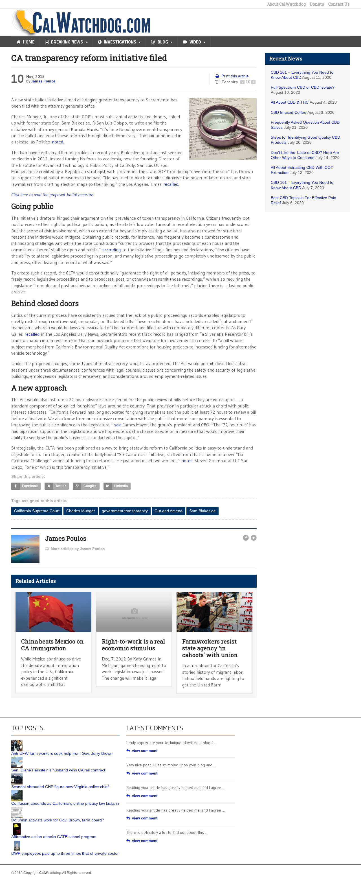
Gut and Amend (168, 511)
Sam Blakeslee (202, 511)
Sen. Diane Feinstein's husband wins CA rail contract (58, 770)
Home (28, 42)
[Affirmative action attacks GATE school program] (17, 825)
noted (57, 142)
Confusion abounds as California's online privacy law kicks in (65, 803)
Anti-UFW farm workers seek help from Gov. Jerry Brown (62, 753)
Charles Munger (80, 511)
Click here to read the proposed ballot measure (52, 194)
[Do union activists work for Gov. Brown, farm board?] (17, 808)
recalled (170, 184)
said (118, 425)
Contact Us (339, 4)
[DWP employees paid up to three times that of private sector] (17, 842)
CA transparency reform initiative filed (89, 57)
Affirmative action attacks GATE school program (53, 836)
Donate (317, 4)
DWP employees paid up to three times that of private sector (65, 853)
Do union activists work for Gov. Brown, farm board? (57, 820)
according (111, 249)
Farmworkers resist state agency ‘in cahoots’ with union (210, 648)
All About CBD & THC (290, 102)
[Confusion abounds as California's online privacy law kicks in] (17, 792)
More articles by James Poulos (78, 549)
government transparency (125, 511)
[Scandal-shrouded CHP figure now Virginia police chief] (17, 775)
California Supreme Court (37, 511)
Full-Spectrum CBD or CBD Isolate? (302, 87)
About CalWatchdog (286, 4)
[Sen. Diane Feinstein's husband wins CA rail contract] (17, 758)
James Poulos (43, 81)
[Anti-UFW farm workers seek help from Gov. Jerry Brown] (17, 742)
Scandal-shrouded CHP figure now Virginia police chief (60, 786)
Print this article (235, 76)
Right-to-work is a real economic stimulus (133, 645)
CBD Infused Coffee (288, 112)
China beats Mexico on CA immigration (52, 645)
